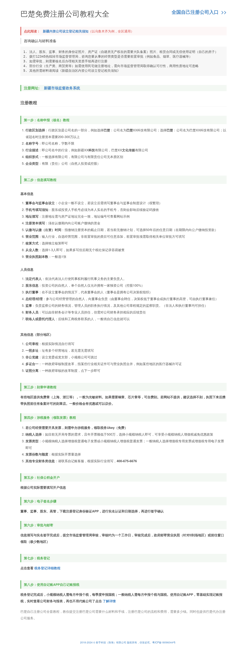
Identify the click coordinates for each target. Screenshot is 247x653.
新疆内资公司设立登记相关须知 (65, 31)
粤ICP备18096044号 (164, 642)
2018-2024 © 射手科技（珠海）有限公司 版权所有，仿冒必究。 (116, 642)
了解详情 (109, 601)
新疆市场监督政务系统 (62, 87)
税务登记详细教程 (47, 568)
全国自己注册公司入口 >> (199, 12)
